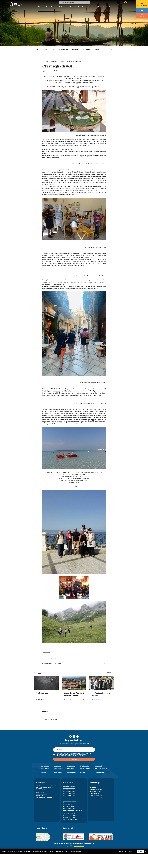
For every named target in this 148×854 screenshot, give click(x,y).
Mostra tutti (110, 673)
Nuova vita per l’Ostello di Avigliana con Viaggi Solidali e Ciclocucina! (74, 694)
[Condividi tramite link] (56, 658)
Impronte (75, 49)
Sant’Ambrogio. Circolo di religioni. (101, 694)
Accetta (140, 851)
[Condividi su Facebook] (43, 658)
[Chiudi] (146, 851)
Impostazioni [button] (122, 851)
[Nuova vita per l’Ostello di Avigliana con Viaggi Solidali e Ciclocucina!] (74, 683)
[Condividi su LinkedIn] (51, 658)
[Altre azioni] (105, 61)
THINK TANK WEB (79, 846)
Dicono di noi (46, 652)
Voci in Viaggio (50, 49)
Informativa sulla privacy (74, 851)
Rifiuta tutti (131, 851)
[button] (142, 10)
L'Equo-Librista (86, 49)
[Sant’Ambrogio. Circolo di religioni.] (101, 683)
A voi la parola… (42, 693)
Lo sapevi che (63, 49)
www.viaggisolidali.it (95, 786)
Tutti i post (37, 49)
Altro (97, 49)
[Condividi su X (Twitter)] (47, 658)
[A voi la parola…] (46, 683)
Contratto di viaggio (68, 802)
